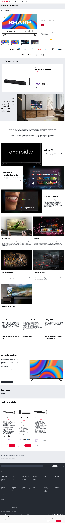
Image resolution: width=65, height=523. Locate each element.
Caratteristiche (16, 7)
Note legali (2, 514)
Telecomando (57, 476)
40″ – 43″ (13, 477)
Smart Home (22, 1)
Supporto (28, 1)
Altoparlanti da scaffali (26, 488)
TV (9, 1)
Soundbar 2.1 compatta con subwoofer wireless (24, 418)
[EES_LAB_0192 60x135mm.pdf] (51, 39)
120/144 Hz (24, 479)
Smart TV (34, 479)
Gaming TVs (3, 477)
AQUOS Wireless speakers (59, 475)
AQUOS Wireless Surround (16, 490)
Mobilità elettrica (14, 507)
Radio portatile (57, 488)
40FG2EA (42, 22)
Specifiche (22, 7)
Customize (53, 521)
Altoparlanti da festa (25, 487)
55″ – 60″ (13, 476)
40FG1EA (45, 22)
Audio (13, 1)
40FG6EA (53, 22)
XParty (2, 488)
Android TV (35, 475)
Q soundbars (14, 487)
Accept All (58, 521)
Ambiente (24, 514)
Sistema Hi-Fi (46, 487)
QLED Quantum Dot (25, 476)
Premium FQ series (4, 476)
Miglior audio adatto (9, 7)
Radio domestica (57, 487)
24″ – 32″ (13, 479)
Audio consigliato (33, 7)
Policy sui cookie (30, 514)
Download (27, 7)
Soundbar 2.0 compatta (43, 70)
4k (44, 475)
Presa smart (3, 506)
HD (44, 477)
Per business (50, 1)
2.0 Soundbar (8, 417)
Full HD (45, 476)
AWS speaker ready (4, 480)
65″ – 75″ (13, 475)
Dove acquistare (12, 445)
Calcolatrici (55, 1)
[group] (20, 25)
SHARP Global (13, 511)
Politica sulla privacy (8, 514)
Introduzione (3, 7)
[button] (37, 43)
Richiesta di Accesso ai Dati (38, 514)
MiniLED (2, 475)
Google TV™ (35, 476)
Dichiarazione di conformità (17, 514)
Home (1, 10)
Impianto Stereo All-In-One (48, 488)
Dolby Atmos (3, 479)
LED (23, 477)
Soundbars (13, 488)
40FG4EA (49, 22)
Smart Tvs (13, 506)
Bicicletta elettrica (15, 498)
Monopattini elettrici (4, 498)
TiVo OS (34, 477)
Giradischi (45, 491)
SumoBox (2, 490)
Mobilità (16, 1)
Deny (49, 521)
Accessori (34, 488)
